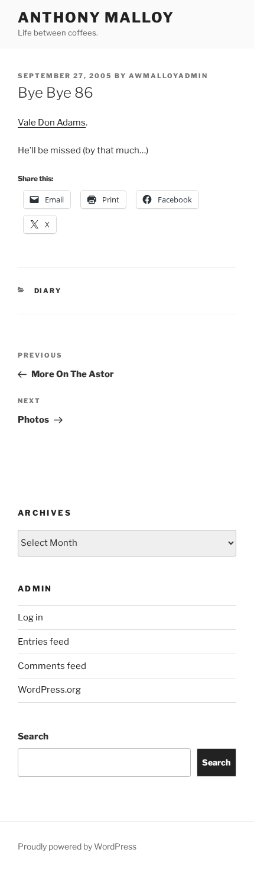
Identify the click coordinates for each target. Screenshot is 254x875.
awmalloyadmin (168, 76)
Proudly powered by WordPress (77, 846)
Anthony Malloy (96, 17)
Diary (48, 291)
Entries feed (43, 641)
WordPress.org (49, 689)
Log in (30, 617)
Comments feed (52, 666)
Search (33, 736)
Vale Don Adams (52, 122)
